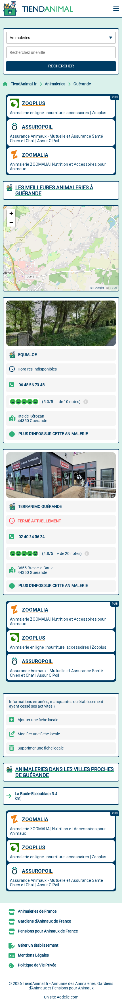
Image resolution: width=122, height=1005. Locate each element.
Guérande (82, 84)
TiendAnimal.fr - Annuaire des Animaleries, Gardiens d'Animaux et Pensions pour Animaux (68, 985)
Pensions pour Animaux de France (48, 931)
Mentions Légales (33, 955)
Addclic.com (67, 997)
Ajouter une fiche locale (38, 719)
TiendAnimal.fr (24, 84)
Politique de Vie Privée (37, 965)
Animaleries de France (37, 911)
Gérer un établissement (38, 945)
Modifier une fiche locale (39, 734)
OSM (113, 287)
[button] (11, 213)
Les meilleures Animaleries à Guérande (54, 190)
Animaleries (55, 84)
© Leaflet (97, 287)
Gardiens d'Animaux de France (44, 921)
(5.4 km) (36, 795)
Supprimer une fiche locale (41, 748)
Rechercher (61, 66)
